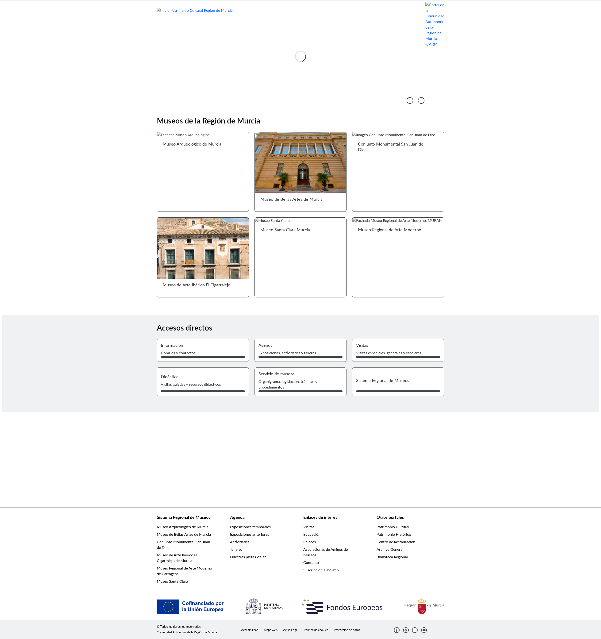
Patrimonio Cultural (393, 527)
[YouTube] (424, 630)
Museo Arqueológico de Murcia (182, 527)
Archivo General (390, 549)
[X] (415, 630)
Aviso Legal (290, 630)
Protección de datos (347, 630)
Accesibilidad (249, 630)
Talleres (236, 549)
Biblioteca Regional (392, 557)
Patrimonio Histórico (394, 534)
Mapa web (270, 630)
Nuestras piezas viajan (248, 557)
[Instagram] (406, 630)
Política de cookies (316, 630)
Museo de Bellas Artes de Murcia (184, 534)
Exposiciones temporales (250, 527)
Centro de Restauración (396, 542)
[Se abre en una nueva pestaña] (434, 24)
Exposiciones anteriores (249, 534)
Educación (311, 534)
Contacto (311, 563)
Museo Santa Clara (172, 581)
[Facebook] (397, 630)
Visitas (308, 527)
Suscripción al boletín (321, 570)
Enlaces (309, 542)
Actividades (239, 542)
